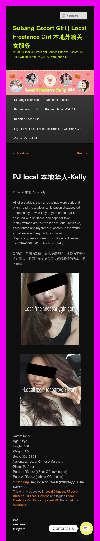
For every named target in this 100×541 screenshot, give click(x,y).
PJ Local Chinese (38, 496)
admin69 (53, 500)
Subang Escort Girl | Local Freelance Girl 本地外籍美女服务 (49, 36)
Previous (21, 153)
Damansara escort (58, 99)
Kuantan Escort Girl (27, 119)
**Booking (21, 481)
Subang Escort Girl (26, 99)
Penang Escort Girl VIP (60, 109)
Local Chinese (55, 491)
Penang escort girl (26, 109)
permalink (20, 504)
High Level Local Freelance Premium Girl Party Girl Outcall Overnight (47, 133)
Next (82, 153)
